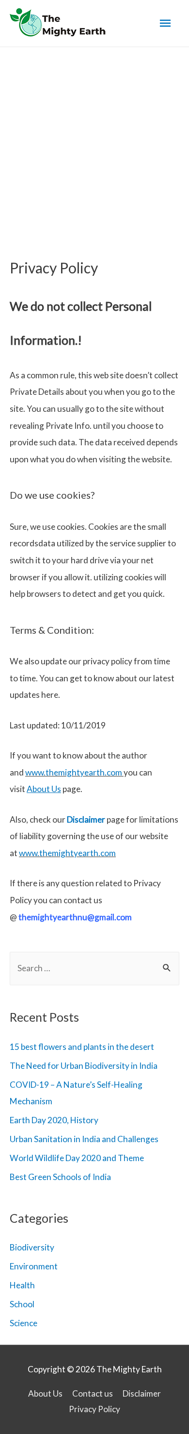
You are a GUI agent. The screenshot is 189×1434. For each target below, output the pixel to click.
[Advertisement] (94, 146)
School (22, 1304)
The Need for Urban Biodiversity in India (84, 1066)
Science (23, 1323)
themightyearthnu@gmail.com (75, 917)
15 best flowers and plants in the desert (82, 1047)
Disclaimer (86, 819)
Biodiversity (32, 1247)
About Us (45, 1393)
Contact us (92, 1393)
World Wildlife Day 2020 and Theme (77, 1158)
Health (22, 1285)
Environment (34, 1266)
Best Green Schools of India (60, 1177)
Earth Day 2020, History (54, 1120)
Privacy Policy (94, 1409)
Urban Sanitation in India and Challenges (84, 1139)
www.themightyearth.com (73, 772)
